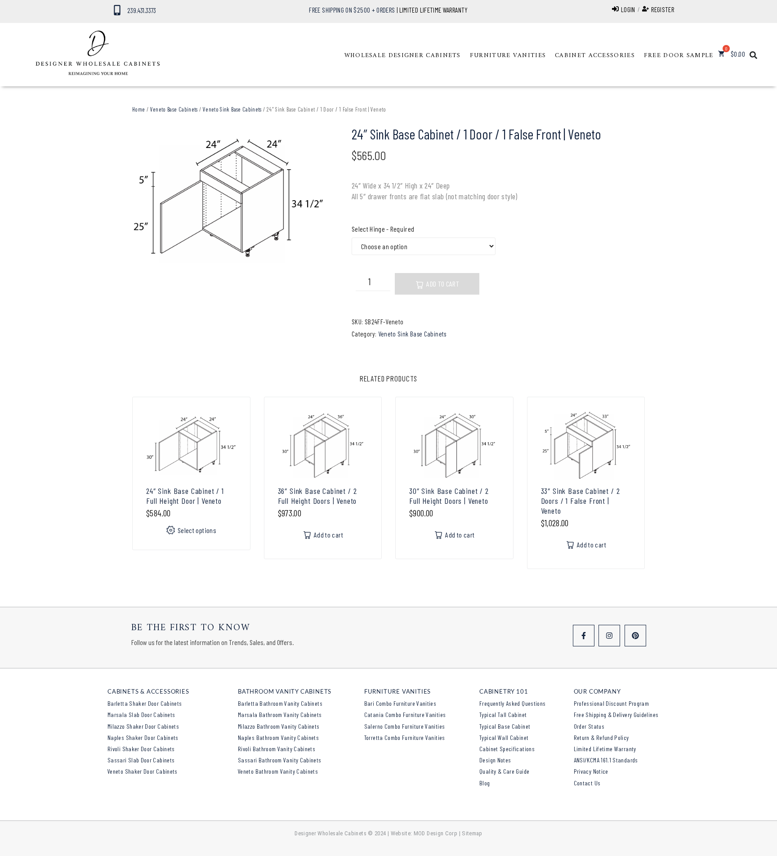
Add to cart (442, 283)
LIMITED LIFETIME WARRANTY (433, 10)
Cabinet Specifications (507, 749)
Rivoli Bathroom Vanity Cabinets (276, 749)
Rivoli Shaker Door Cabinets (141, 749)
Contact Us (587, 783)
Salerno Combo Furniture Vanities (404, 726)
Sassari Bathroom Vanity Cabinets (280, 760)
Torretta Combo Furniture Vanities (404, 737)
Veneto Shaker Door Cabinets (142, 771)
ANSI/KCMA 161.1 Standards (606, 760)
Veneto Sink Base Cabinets (232, 109)
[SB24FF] (228, 199)
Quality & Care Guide (504, 771)
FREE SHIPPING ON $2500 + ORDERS (352, 10)
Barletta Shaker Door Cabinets (144, 703)
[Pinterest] (635, 635)
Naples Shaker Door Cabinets (143, 737)
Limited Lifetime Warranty (605, 749)
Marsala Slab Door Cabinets (141, 714)
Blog (484, 783)
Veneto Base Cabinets (174, 109)
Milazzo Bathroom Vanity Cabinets (279, 726)
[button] (402, 56)
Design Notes (495, 760)
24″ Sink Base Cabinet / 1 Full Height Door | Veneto (185, 496)
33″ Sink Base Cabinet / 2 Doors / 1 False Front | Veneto (580, 500)
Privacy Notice (591, 771)
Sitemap (472, 833)
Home (138, 109)
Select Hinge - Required (383, 228)
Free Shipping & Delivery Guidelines (616, 714)
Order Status (589, 726)
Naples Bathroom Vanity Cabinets (278, 737)
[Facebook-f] (583, 635)
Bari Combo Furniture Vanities (400, 703)
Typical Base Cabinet (504, 726)
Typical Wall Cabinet (503, 737)
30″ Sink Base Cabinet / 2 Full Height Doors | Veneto (449, 496)
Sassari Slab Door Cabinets (140, 760)
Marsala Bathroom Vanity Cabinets (280, 714)
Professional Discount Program (611, 703)
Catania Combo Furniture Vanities (405, 714)
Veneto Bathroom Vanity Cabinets (278, 771)
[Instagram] (609, 635)
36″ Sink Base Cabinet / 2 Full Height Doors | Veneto (317, 496)
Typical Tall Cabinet (503, 714)
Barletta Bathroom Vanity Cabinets (280, 703)
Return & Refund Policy (601, 737)
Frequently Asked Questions (512, 703)
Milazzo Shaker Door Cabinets (143, 726)
